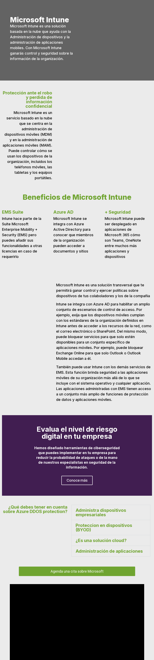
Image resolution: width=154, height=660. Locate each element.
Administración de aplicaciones (109, 551)
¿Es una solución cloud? (101, 540)
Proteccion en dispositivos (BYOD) (104, 527)
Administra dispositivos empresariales (101, 512)
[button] (6, 455)
